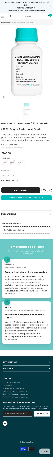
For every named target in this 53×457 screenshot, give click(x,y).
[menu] (2, 16)
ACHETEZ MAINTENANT (26, 8)
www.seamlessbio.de (19, 397)
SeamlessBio (14, 145)
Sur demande (21, 190)
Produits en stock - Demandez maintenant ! (27, 11)
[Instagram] (5, 423)
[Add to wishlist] (44, 190)
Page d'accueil (6, 22)
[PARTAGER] (50, 190)
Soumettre (42, 413)
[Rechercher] (10, 16)
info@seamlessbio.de (19, 394)
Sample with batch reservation (26, 197)
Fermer (51, 7)
